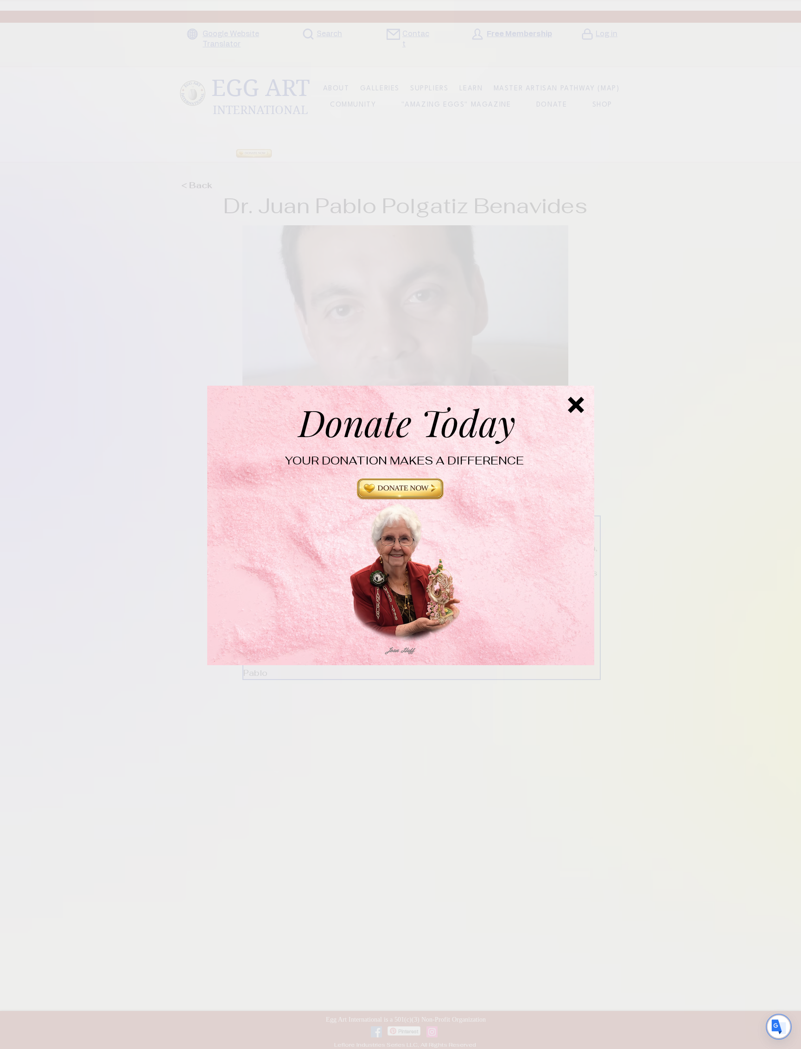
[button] (400, 493)
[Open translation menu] (779, 1027)
